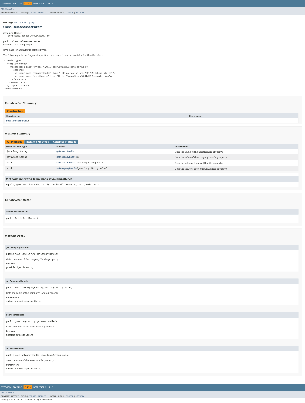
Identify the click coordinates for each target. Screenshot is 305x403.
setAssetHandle (65, 162)
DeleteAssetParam (16, 120)
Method (42, 13)
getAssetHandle (65, 151)
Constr (32, 13)
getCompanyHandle (66, 157)
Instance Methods (37, 142)
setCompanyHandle (66, 168)
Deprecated (39, 3)
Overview (6, 3)
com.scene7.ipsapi (24, 22)
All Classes (7, 9)
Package (17, 3)
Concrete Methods (64, 142)
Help (50, 3)
